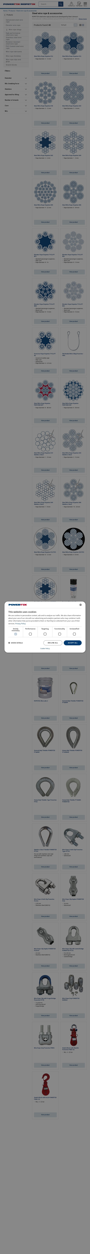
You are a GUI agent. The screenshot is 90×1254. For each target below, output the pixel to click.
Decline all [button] (53, 643)
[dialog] (45, 626)
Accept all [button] (72, 643)
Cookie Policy (45, 649)
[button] (15, 643)
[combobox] (80, 605)
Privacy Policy (20, 623)
